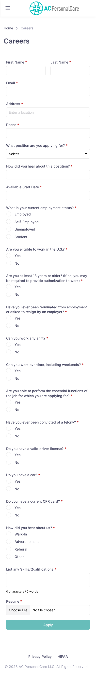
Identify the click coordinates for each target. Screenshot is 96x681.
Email (12, 83)
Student (21, 237)
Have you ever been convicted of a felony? (42, 422)
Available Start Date (24, 187)
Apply (48, 625)
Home (8, 28)
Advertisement (27, 541)
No (17, 263)
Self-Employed (27, 222)
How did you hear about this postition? (39, 166)
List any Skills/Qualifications (31, 569)
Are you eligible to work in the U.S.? (36, 249)
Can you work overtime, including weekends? (45, 364)
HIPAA (63, 656)
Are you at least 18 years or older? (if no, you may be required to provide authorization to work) (46, 278)
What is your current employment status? (41, 208)
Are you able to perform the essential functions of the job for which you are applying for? (46, 393)
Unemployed (25, 229)
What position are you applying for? (37, 145)
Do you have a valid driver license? (36, 449)
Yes (18, 256)
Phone (12, 125)
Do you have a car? (23, 475)
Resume (14, 601)
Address (14, 104)
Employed (23, 214)
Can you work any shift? (27, 338)
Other (19, 556)
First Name (16, 62)
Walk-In (21, 534)
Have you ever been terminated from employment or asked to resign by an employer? (46, 309)
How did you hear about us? (30, 528)
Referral (21, 549)
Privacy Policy (40, 656)
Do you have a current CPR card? (34, 501)
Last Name (60, 62)
